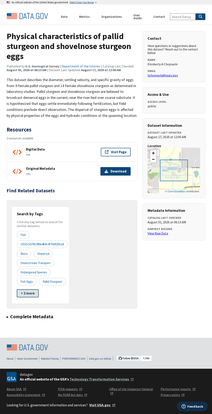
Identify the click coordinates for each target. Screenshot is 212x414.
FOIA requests (68, 389)
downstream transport (35, 263)
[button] (153, 153)
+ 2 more (28, 293)
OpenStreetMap (176, 191)
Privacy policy (171, 395)
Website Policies (50, 358)
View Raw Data (158, 233)
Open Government (27, 358)
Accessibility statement (24, 395)
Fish (23, 235)
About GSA (14, 389)
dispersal (43, 254)
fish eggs (26, 282)
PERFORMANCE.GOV (74, 358)
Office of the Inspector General (131, 389)
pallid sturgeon (52, 282)
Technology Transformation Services (100, 379)
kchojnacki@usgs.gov (163, 75)
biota (24, 254)
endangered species (33, 272)
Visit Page (118, 152)
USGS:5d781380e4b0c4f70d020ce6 (42, 244)
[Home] (27, 16)
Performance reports (176, 389)
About (10, 358)
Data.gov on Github (100, 358)
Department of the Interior (80, 66)
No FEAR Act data (70, 395)
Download (118, 171)
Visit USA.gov (100, 405)
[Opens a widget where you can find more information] (192, 407)
